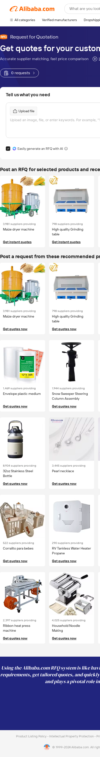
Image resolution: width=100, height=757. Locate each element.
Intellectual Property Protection (71, 736)
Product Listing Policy (31, 736)
